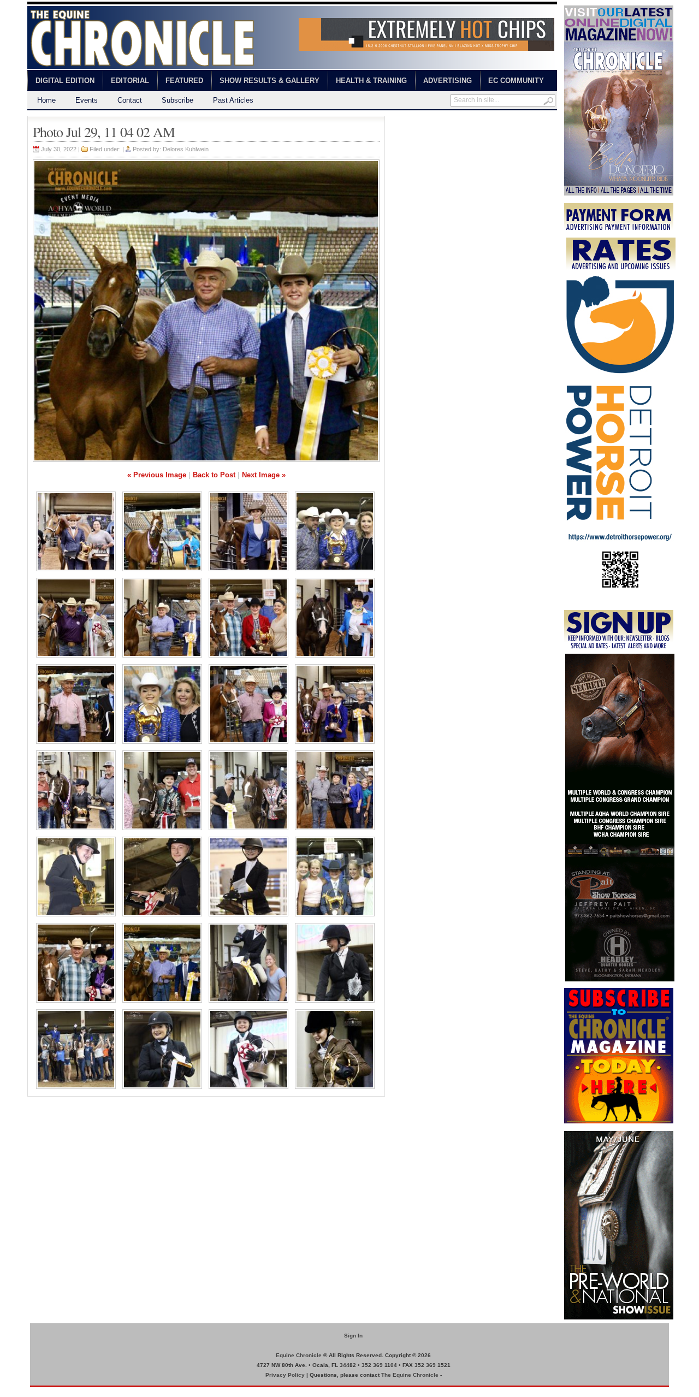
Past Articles (233, 100)
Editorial (130, 80)
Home (46, 100)
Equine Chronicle (299, 1355)
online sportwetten (449, 120)
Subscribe (177, 100)
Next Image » (264, 475)
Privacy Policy (285, 1375)
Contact (129, 100)
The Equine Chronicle (410, 1375)
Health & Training (371, 80)
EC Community (516, 80)
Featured (184, 80)
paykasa (493, 120)
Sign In (353, 1336)
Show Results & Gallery (269, 80)
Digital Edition (64, 80)
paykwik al (401, 120)
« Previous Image (156, 475)
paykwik (38, 1392)
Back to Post (214, 475)
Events (86, 100)
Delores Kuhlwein (186, 149)
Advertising (447, 80)
